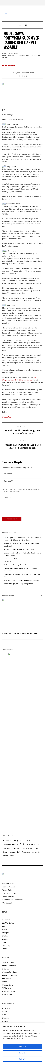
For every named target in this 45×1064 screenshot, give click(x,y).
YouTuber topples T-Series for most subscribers (21, 580)
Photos (24, 848)
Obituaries (16, 848)
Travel (34, 852)
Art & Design (7, 841)
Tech (18, 852)
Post (36, 848)
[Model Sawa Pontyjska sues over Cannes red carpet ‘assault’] (22, 94)
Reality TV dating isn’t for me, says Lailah (19, 549)
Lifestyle (25, 844)
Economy (7, 844)
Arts (3, 917)
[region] (22, 1043)
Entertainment (14, 53)
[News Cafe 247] (22, 13)
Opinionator (6, 978)
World (12, 855)
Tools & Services (8, 887)
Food (4, 926)
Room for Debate (8, 991)
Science (5, 852)
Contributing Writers (9, 972)
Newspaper (7, 848)
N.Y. (39, 845)
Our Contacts (7, 903)
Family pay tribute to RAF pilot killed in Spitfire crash (22, 446)
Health (15, 844)
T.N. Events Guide (9, 893)
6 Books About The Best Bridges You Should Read (20, 633)
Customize (22, 1053)
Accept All (22, 1047)
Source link (6, 417)
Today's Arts (26, 852)
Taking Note (6, 988)
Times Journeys (8, 896)
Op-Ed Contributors (9, 975)
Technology (6, 945)
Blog (16, 840)
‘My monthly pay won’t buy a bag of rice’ (18, 584)
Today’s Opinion (8, 962)
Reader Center (7, 884)
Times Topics (7, 890)
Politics (30, 848)
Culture (29, 841)
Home (4, 53)
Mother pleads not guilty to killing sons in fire (20, 565)
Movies (33, 845)
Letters (5, 982)
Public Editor (7, 994)
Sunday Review (8, 985)
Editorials (5, 969)
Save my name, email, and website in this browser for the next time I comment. (21, 490)
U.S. (39, 852)
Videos (5, 855)
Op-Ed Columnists (9, 966)
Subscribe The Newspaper (12, 900)
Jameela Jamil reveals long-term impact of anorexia (22, 432)
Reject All (22, 1059)
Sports (13, 851)
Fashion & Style (8, 923)
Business (23, 841)
